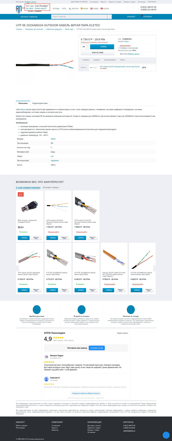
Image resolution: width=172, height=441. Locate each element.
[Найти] (109, 16)
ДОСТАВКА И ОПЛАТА (79, 2)
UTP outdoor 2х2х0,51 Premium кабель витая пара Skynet (57, 222)
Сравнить (96, 60)
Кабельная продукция (54, 29)
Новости (103, 2)
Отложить (86, 60)
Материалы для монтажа (34, 29)
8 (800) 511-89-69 (148, 10)
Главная (19, 29)
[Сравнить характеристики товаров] (135, 9)
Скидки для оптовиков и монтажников (94, 42)
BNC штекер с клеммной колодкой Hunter (27, 221)
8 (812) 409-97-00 (148, 7)
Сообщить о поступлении (129, 48)
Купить (104, 47)
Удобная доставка (36, 316)
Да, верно (29, 8)
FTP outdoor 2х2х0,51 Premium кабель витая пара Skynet (85, 222)
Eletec (127, 41)
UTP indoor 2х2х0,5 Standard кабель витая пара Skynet (29, 273)
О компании (94, 2)
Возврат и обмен (129, 2)
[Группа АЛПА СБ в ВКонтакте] (51, 439)
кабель (22, 109)
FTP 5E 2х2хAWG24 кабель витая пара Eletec (56, 273)
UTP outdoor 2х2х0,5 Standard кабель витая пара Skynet (120, 67)
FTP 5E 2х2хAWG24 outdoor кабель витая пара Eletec (141, 273)
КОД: (119, 39)
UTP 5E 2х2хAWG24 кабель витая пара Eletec (85, 273)
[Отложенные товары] (129, 9)
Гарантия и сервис (114, 2)
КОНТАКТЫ (152, 2)
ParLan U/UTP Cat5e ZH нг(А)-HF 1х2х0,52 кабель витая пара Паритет (114, 274)
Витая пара (69, 29)
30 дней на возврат (82, 316)
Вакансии (55, 430)
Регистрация (20, 428)
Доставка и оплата (94, 425)
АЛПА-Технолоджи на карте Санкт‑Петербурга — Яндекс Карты (86, 398)
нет (52, 156)
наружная (55, 160)
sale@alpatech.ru (129, 431)
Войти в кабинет (21, 425)
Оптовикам (141, 2)
